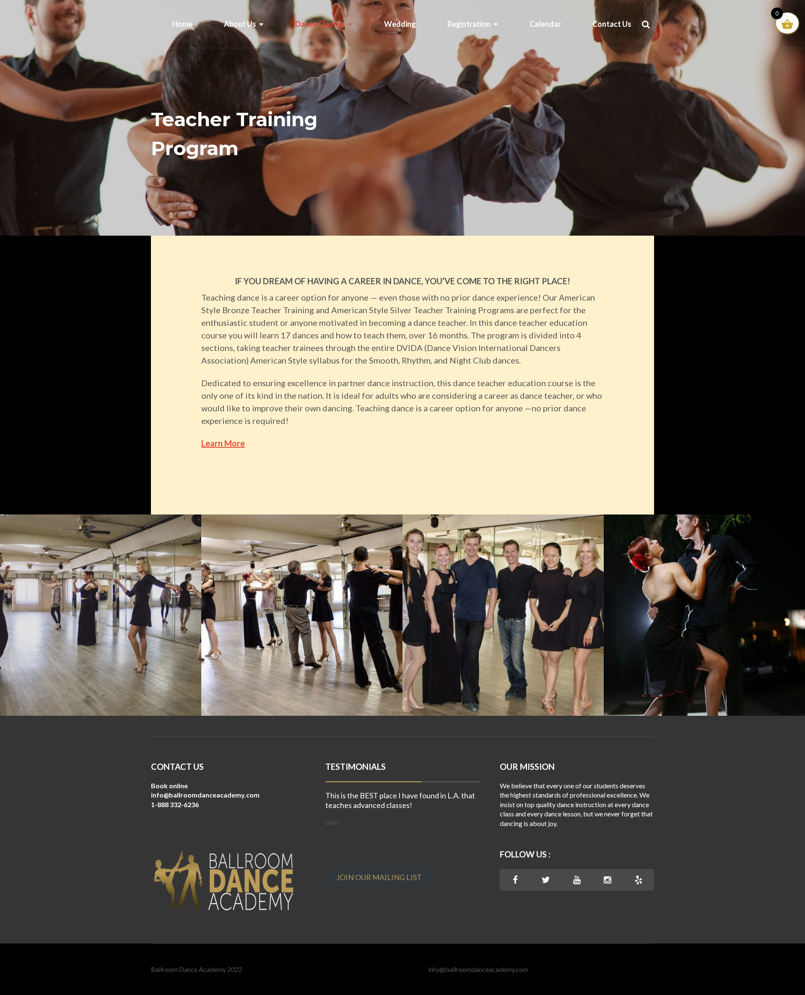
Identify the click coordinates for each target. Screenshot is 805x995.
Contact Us (611, 24)
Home (182, 24)
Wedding (400, 24)
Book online (169, 786)
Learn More (223, 443)
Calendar (545, 24)
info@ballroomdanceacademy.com (478, 969)
